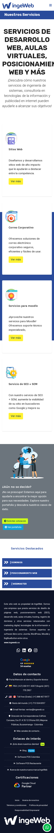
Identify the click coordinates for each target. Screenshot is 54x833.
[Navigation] (50, 5)
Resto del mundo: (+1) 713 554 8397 (28, 703)
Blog (24, 750)
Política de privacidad (38, 805)
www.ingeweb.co (12, 642)
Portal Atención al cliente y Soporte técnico (28, 679)
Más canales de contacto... (28, 731)
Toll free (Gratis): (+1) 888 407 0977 (33, 697)
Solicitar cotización (16, 521)
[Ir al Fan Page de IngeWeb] (30, 651)
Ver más (16, 181)
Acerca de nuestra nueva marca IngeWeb (28, 770)
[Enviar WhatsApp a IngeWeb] (47, 827)
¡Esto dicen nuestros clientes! (25, 744)
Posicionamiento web (24, 573)
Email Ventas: (19, 709)
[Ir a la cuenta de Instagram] (36, 651)
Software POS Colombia (28, 757)
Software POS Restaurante (28, 763)
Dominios (16, 562)
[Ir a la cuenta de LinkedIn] (24, 651)
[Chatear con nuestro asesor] (18, 651)
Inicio (17, 800)
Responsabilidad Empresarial (27, 810)
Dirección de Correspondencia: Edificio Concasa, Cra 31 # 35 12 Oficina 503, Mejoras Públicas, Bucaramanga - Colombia (27, 720)
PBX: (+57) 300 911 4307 (24, 686)
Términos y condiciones (16, 805)
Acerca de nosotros (30, 800)
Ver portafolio (14, 527)
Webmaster (20, 584)
